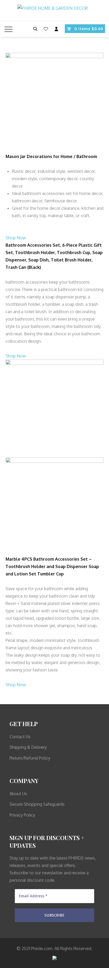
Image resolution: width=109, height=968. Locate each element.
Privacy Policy (22, 815)
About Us (18, 793)
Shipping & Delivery (28, 747)
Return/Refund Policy (30, 758)
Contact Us (20, 736)
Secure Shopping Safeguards (37, 804)
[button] (16, 237)
